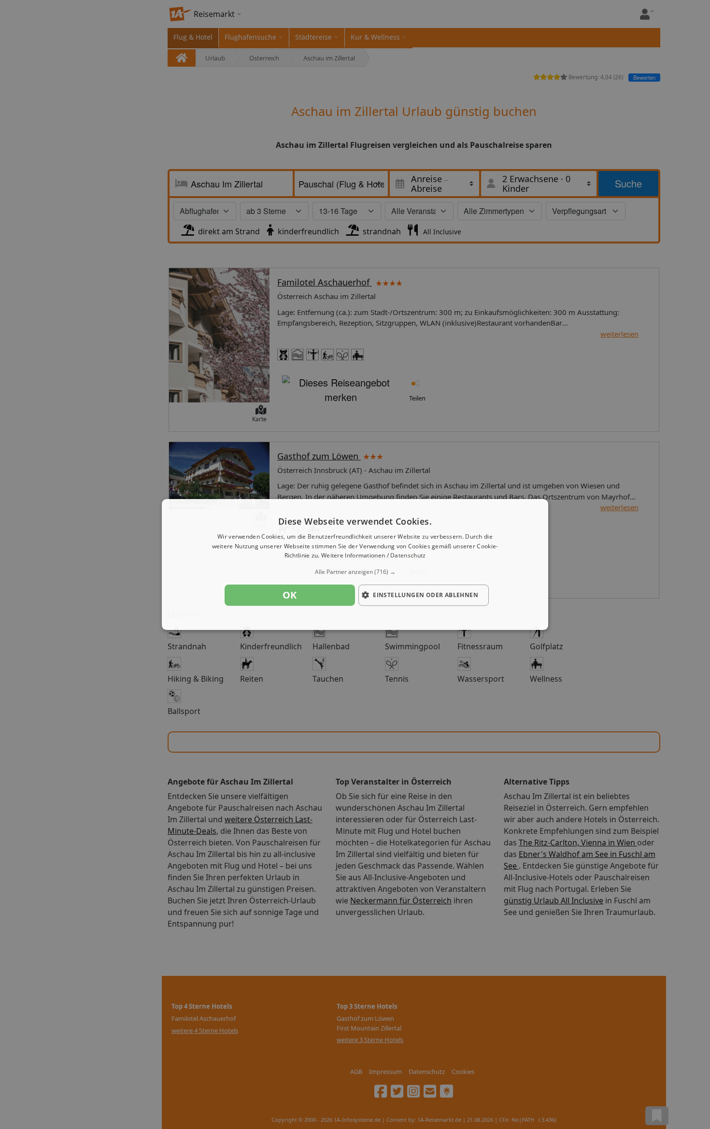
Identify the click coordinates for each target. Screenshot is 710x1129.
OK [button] (290, 594)
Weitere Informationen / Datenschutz (373, 556)
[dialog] (355, 564)
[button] (355, 572)
